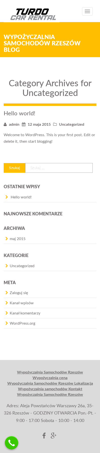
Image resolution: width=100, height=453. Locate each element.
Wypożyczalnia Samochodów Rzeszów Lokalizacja (50, 383)
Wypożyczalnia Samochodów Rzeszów (50, 372)
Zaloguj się (19, 293)
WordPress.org (22, 323)
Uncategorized (71, 124)
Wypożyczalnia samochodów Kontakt (50, 389)
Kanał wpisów (22, 303)
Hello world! (19, 114)
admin (14, 124)
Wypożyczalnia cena (50, 378)
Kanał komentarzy (25, 313)
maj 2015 (17, 239)
